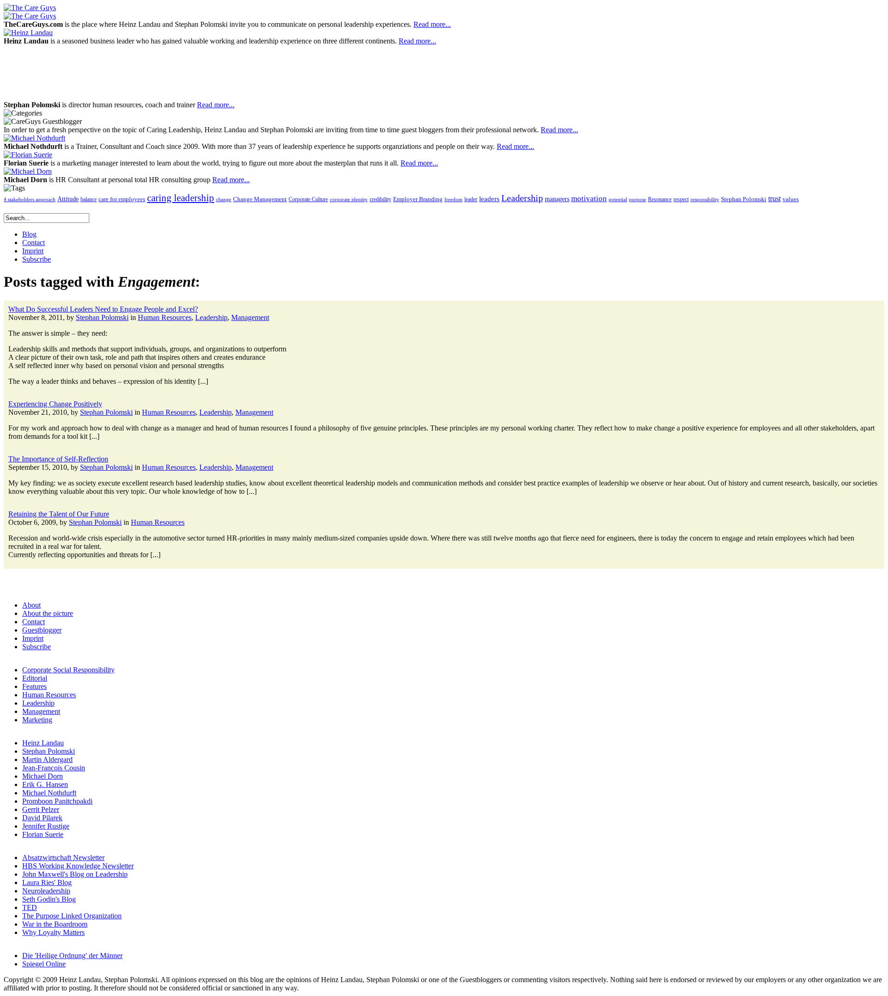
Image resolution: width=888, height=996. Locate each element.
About (31, 605)
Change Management (260, 199)
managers (557, 199)
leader (470, 200)
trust (774, 199)
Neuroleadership (46, 891)
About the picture (47, 613)
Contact (33, 622)
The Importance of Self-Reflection (58, 459)
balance (88, 199)
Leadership (522, 198)
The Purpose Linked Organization (72, 916)
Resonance (660, 199)
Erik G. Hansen (45, 784)
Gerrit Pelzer (40, 809)
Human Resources (164, 317)
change (223, 199)
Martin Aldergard (47, 759)
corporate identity (349, 199)
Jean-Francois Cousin (53, 768)
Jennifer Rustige (45, 826)
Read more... (432, 24)
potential (618, 199)
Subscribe (36, 647)
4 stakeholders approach (30, 199)
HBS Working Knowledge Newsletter (78, 866)
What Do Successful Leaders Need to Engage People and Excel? (103, 309)
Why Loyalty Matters (53, 932)
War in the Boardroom (54, 924)
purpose (637, 199)
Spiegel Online (44, 964)
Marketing (37, 720)
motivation (589, 198)
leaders (489, 199)
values (791, 199)
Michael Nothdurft (49, 793)
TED (29, 907)
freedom (453, 199)
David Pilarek (42, 818)
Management (250, 317)
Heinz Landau (43, 743)
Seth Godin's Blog (49, 899)
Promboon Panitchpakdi (57, 801)
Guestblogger (42, 630)
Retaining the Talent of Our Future (58, 514)
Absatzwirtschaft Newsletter (63, 857)
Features (34, 686)
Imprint (32, 638)
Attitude (68, 199)
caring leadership (180, 197)
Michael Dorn (42, 776)
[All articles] (30, 8)
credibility (380, 199)
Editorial (34, 678)
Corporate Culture (308, 199)
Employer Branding (418, 199)
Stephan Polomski (743, 199)
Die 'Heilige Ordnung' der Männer (72, 955)
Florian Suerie (42, 834)
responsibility (705, 199)
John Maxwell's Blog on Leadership (75, 874)
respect (681, 200)
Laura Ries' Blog (47, 882)
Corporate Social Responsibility (68, 670)
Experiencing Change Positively (55, 404)
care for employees (122, 199)
